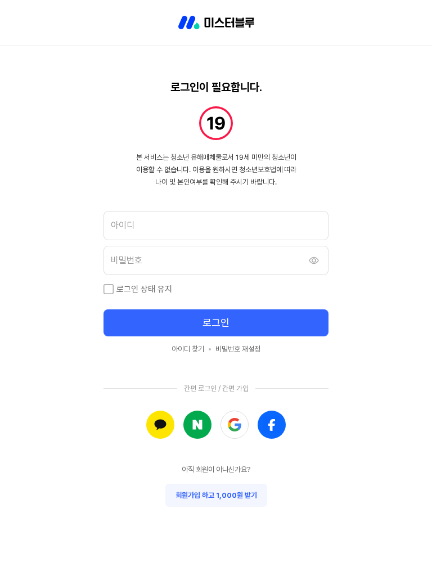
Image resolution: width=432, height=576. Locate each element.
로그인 (216, 322)
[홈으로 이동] (216, 22)
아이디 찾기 (188, 349)
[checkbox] (109, 289)
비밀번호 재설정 (237, 349)
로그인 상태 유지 (144, 289)
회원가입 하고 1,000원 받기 (216, 495)
